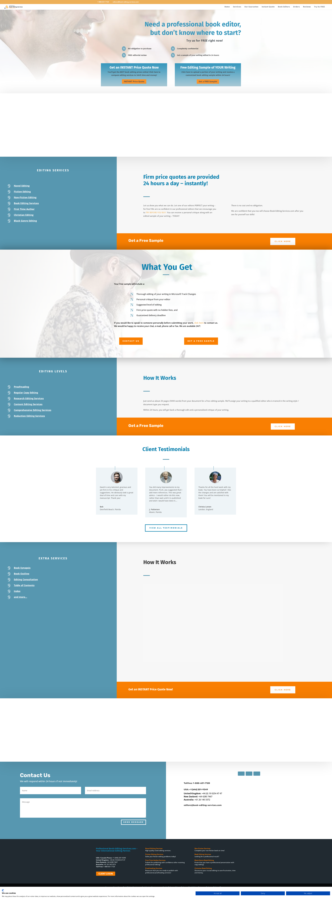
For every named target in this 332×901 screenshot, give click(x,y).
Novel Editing (22, 185)
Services (237, 7)
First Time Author (24, 209)
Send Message (133, 822)
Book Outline (21, 573)
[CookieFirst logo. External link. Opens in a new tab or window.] (3, 890)
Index (17, 591)
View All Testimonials (166, 528)
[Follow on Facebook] (241, 774)
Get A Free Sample (201, 341)
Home (227, 7)
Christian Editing (23, 214)
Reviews (307, 7)
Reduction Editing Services (29, 415)
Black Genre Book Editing (204, 860)
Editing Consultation (26, 579)
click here (199, 322)
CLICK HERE (283, 241)
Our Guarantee (251, 7)
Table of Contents (24, 585)
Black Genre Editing (25, 220)
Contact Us (131, 341)
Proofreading (21, 386)
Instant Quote (268, 7)
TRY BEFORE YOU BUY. (156, 212)
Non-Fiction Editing (25, 197)
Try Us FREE (319, 7)
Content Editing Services (28, 404)
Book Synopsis (22, 567)
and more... (20, 597)
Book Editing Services (26, 203)
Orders (296, 7)
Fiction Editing (22, 191)
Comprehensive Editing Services (32, 410)
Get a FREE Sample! (208, 81)
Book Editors (284, 7)
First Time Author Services (155, 860)
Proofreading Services (153, 868)
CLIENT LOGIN (105, 873)
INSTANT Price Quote (134, 81)
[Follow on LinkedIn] (256, 774)
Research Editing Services (29, 398)
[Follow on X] (249, 774)
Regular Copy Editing (26, 392)
